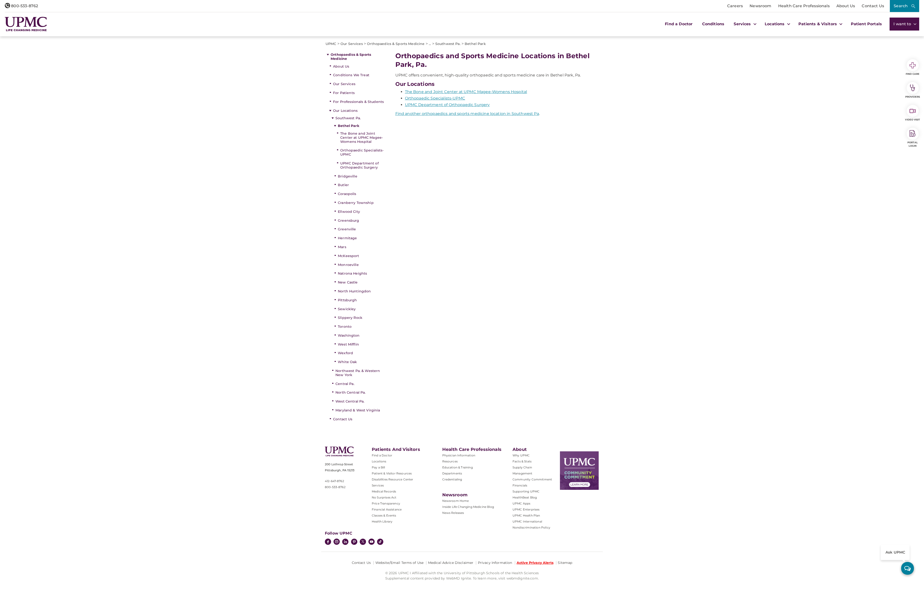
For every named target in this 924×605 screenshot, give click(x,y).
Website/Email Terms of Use (399, 563)
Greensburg (348, 220)
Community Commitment (532, 479)
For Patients (344, 93)
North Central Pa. (350, 392)
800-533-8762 (24, 6)
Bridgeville (347, 176)
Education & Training (457, 467)
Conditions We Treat (351, 75)
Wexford (345, 353)
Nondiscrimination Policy (531, 527)
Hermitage (347, 238)
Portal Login (912, 144)
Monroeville (348, 265)
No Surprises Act (384, 497)
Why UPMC (521, 455)
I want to (902, 24)
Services (378, 485)
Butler (343, 185)
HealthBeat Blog (525, 497)
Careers (735, 6)
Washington (348, 335)
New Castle (348, 282)
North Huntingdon (354, 291)
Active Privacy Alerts (535, 563)
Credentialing (452, 479)
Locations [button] (775, 24)
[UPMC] (26, 24)
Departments (452, 473)
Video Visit (912, 119)
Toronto (345, 326)
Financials (520, 485)
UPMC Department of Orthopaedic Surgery (359, 165)
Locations (379, 461)
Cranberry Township (356, 203)
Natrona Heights (352, 273)
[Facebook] (328, 542)
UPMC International (527, 521)
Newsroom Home (455, 501)
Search (901, 6)
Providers (912, 96)
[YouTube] (371, 542)
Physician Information (458, 455)
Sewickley (347, 309)
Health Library (382, 521)
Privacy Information (495, 563)
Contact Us (873, 6)
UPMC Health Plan (526, 515)
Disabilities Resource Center (392, 479)
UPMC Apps (521, 503)
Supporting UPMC (526, 491)
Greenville (347, 229)
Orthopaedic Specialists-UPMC (362, 152)
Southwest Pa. (348, 118)
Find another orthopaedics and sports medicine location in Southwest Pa (467, 113)
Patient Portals (866, 24)
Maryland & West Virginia (357, 410)
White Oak (347, 362)
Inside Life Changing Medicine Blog (468, 507)
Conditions (713, 24)
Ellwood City (349, 211)
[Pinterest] (354, 542)
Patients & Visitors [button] (818, 24)
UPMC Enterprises (526, 509)
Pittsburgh (347, 300)
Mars (342, 247)
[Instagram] (337, 542)
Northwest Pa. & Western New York (357, 373)
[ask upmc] (907, 568)
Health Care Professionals (804, 6)
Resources (450, 461)
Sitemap (565, 563)
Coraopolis (347, 194)
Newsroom (760, 6)
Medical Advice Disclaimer (451, 563)
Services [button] (743, 24)
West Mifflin (348, 344)
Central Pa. (344, 384)
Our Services (344, 84)
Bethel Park (348, 126)
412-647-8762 (334, 481)
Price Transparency (386, 503)
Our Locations (345, 110)
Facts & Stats (522, 461)
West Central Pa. (349, 401)
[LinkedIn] (345, 542)
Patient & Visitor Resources (392, 473)
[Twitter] (363, 542)
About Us (845, 6)
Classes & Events (384, 515)
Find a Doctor (679, 24)
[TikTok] (380, 542)
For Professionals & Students (358, 102)
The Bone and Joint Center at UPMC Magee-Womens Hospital (361, 137)
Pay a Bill (378, 467)
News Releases (453, 513)
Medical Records (384, 491)
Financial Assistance (387, 509)
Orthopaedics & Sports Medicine (351, 56)
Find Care (913, 74)
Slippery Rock (350, 317)
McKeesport (348, 256)
